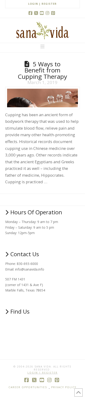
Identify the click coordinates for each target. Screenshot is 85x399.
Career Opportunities (27, 387)
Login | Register (42, 3)
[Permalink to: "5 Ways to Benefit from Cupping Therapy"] (42, 98)
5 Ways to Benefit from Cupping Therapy (42, 70)
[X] (37, 13)
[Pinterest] (54, 13)
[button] (42, 46)
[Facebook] (31, 13)
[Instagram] (48, 13)
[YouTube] (42, 13)
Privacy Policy (63, 387)
